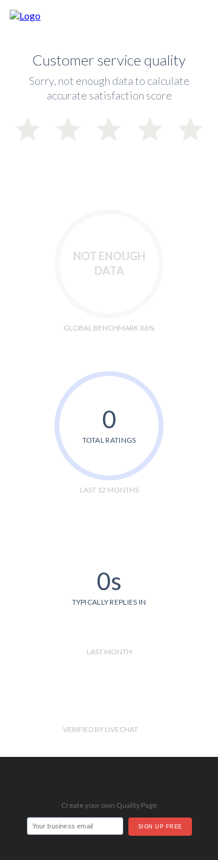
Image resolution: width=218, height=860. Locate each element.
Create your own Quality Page (109, 805)
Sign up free (160, 827)
